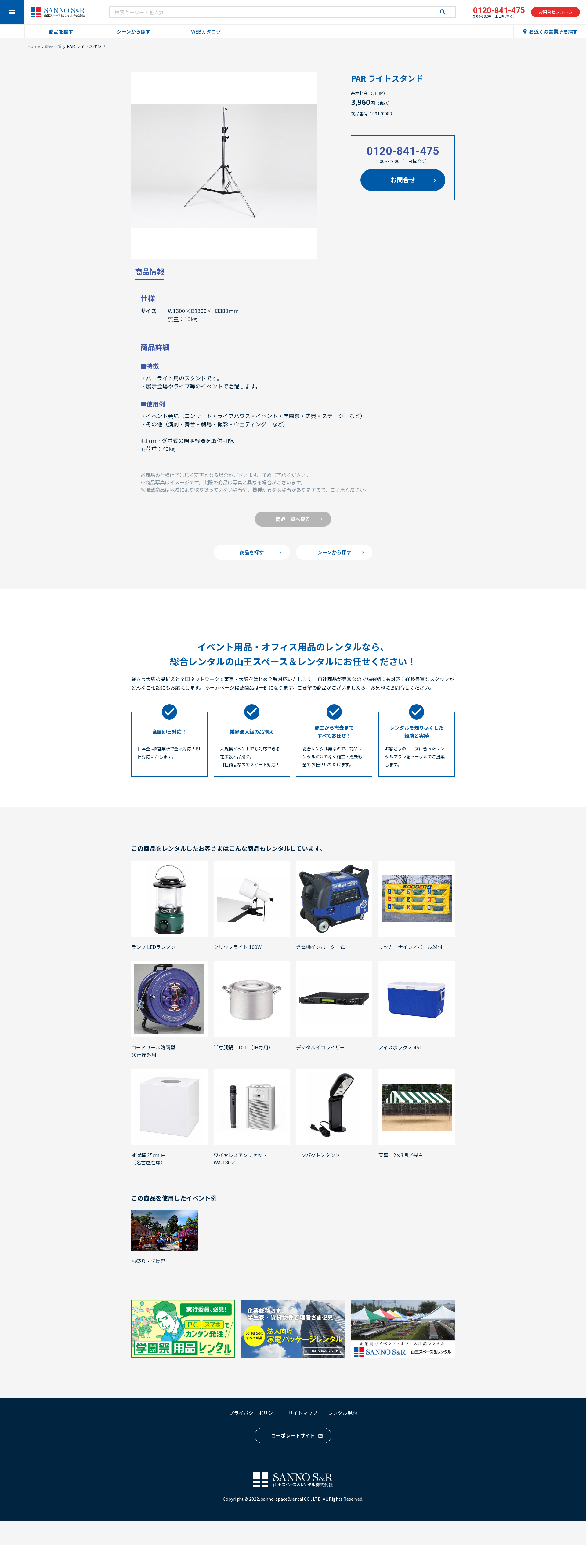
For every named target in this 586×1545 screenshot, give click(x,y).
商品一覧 (53, 46)
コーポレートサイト (293, 1435)
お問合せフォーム (555, 12)
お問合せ (403, 179)
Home (33, 46)
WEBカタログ (206, 31)
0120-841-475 (403, 151)
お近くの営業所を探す (550, 31)
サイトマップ (302, 1412)
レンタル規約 (342, 1412)
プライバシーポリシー (253, 1412)
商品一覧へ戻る (293, 519)
